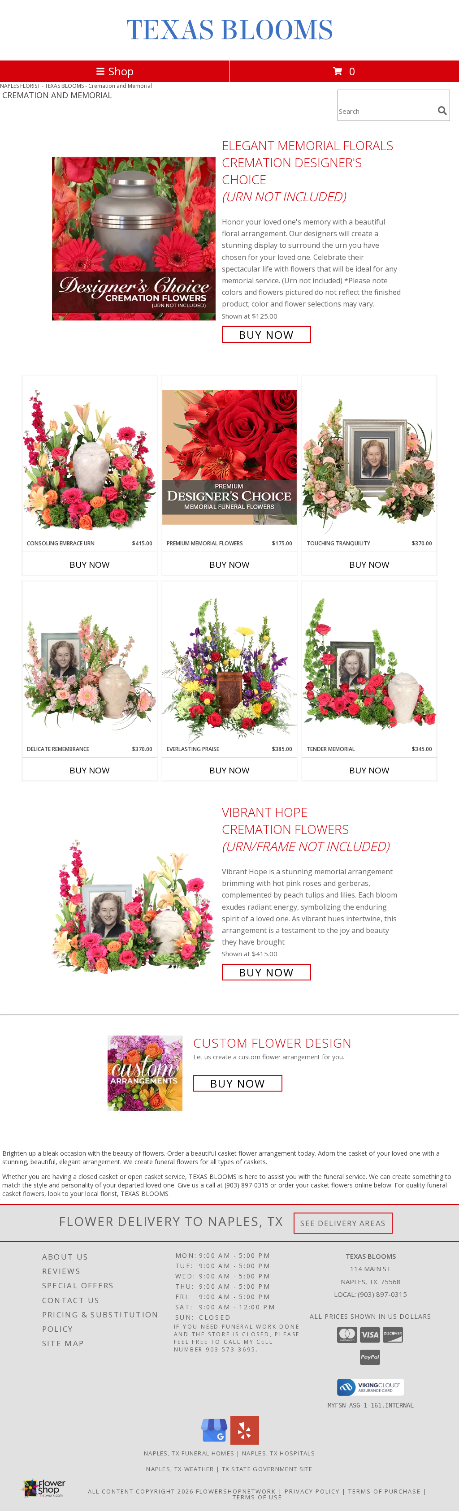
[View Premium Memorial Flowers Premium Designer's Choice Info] (229, 457)
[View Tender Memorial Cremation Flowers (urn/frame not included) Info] (369, 663)
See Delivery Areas (343, 1223)
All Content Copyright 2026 (141, 1491)
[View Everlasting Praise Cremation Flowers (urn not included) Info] (229, 663)
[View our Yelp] (244, 1442)
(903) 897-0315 (382, 1294)
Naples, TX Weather (180, 1469)
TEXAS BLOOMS (229, 30)
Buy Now (266, 334)
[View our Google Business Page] (214, 1442)
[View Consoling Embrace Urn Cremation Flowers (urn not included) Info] (89, 457)
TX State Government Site (267, 1469)
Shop (121, 71)
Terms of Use (257, 1497)
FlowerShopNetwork (236, 1491)
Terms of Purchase (384, 1491)
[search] (442, 111)
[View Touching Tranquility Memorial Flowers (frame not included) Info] (369, 457)
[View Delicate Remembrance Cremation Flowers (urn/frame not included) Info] (89, 663)
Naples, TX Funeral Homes (189, 1453)
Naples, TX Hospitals (278, 1453)
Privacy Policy (312, 1491)
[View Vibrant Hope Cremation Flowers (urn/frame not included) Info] (134, 891)
